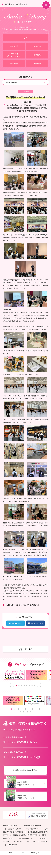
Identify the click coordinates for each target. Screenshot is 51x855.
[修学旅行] (37, 54)
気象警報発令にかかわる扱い (32, 825)
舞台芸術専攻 (21, 111)
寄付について (31, 841)
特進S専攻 (33, 108)
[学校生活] (14, 46)
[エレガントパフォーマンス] (14, 54)
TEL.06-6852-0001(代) (20, 742)
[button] (11, 709)
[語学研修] (14, 63)
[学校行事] (37, 46)
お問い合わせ (12, 844)
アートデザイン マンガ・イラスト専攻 (30, 105)
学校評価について (32, 829)
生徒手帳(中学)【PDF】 (25, 838)
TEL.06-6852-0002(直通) (21, 757)
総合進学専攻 (42, 108)
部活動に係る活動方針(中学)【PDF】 (25, 835)
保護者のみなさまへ (10, 825)
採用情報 (44, 841)
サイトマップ (18, 841)
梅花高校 (26, 108)
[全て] (25, 37)
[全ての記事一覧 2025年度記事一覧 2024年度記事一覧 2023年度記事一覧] (25, 82)
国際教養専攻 (18, 108)
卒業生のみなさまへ (15, 829)
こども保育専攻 (12, 105)
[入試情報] (37, 63)
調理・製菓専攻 (32, 111)
